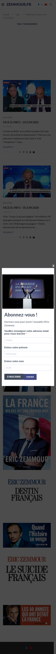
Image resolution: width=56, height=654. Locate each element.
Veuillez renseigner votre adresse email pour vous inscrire (26, 332)
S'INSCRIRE (14, 377)
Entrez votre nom (14, 361)
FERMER (30, 377)
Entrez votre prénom (15, 347)
